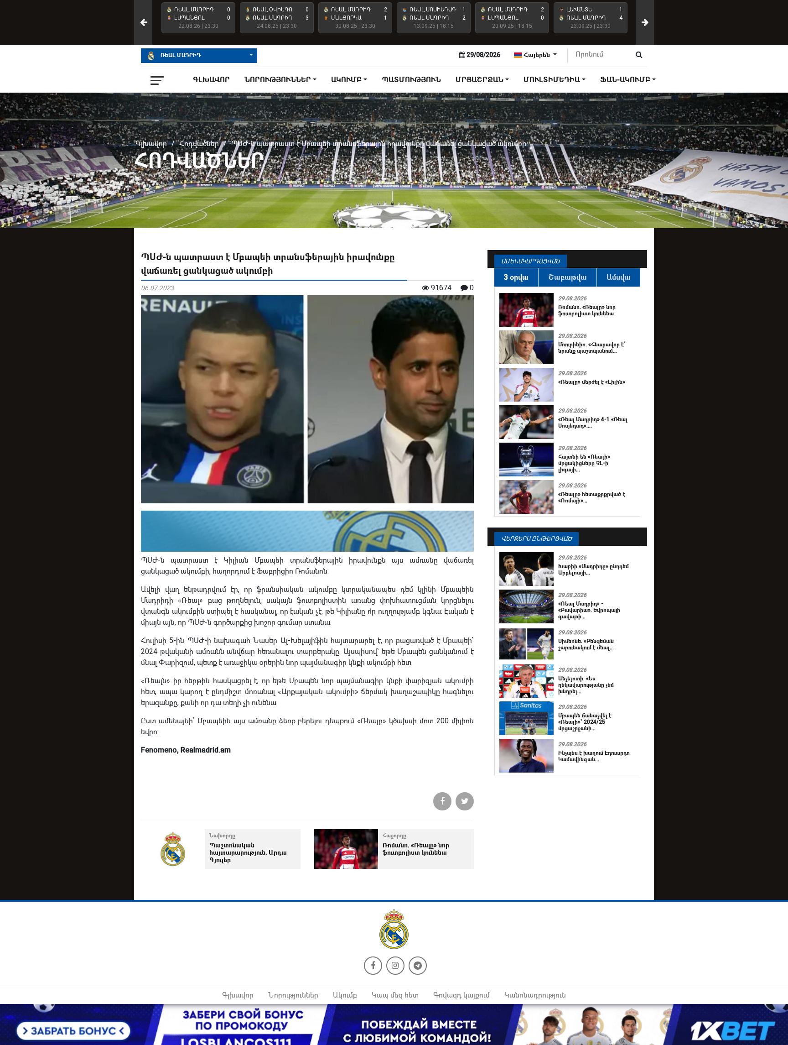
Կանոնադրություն (535, 995)
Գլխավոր (211, 79)
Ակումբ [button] (346, 79)
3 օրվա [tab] (516, 277)
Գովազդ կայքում (461, 995)
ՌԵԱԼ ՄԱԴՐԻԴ (180, 55)
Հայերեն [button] (536, 54)
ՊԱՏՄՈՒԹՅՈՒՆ (411, 79)
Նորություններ (293, 995)
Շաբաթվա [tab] (568, 277)
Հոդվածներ (199, 143)
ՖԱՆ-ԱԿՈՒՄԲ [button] (625, 79)
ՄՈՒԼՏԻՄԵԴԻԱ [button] (552, 79)
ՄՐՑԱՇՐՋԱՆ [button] (479, 79)
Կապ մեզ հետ (395, 995)
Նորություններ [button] (277, 79)
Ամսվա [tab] (619, 277)
